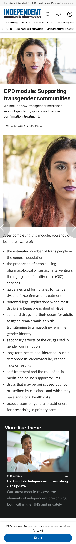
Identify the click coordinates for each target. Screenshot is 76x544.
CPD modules (14, 476)
